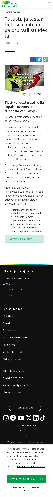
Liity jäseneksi (25, 407)
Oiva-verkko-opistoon (20, 239)
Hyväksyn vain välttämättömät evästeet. (26, 489)
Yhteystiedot (12, 359)
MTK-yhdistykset (15, 352)
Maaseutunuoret (15, 337)
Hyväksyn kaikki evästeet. (26, 479)
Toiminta (9, 330)
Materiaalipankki (15, 385)
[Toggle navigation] (48, 4)
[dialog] (26, 470)
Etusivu (8, 315)
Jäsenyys (9, 344)
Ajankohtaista (13, 323)
